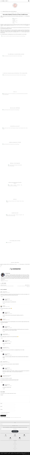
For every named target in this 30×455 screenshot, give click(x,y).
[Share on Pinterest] (4, 283)
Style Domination (7, 312)
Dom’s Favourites (22, 453)
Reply (2, 296)
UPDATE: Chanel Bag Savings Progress (6, 285)
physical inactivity (20, 25)
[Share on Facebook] (2, 283)
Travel (15, 449)
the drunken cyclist (6, 347)
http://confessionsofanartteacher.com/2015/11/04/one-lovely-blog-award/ (9, 380)
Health (15, 446)
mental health (16, 25)
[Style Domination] (15, 5)
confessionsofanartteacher (7, 375)
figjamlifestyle (5, 291)
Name (1, 403)
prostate (24, 25)
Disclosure (17, 453)
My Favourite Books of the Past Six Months (24, 286)
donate (18, 264)
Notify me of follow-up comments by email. (5, 412)
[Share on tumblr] (5, 283)
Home (1, 11)
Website (1, 409)
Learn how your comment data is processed (15, 417)
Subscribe (15, 431)
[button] (29, 1)
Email (1, 406)
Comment (1, 394)
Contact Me (12, 453)
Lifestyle (15, 447)
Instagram (7, 280)
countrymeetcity (5, 361)
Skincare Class (15, 448)
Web (4, 280)
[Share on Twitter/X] (3, 283)
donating (21, 31)
